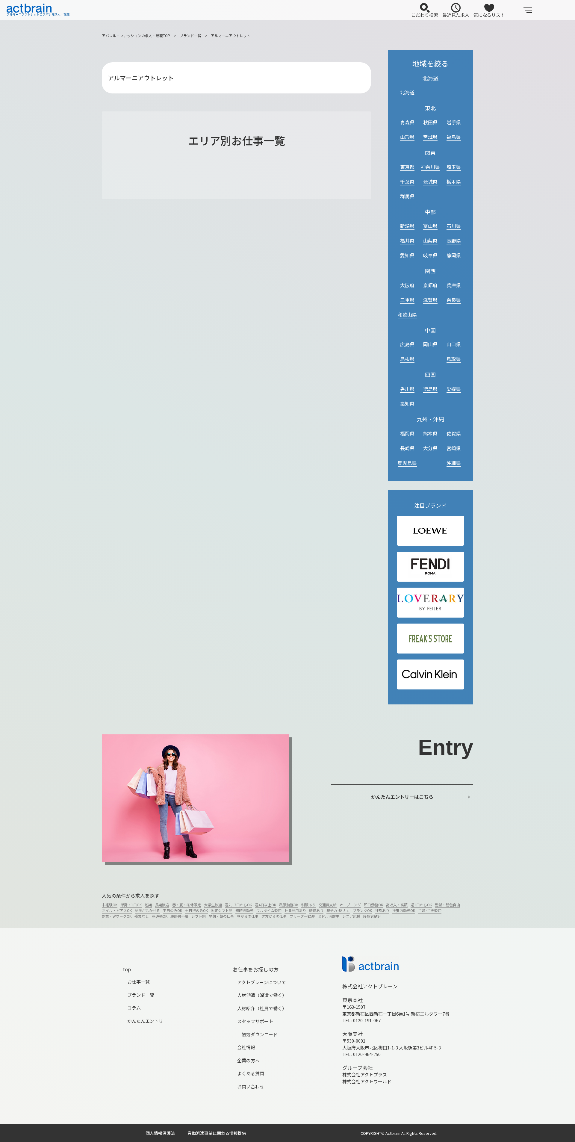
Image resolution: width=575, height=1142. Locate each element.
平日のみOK (172, 910)
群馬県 (407, 196)
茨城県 (430, 181)
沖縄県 (454, 462)
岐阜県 (430, 255)
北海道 (407, 92)
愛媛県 (454, 388)
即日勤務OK (373, 904)
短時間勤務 (244, 910)
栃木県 (454, 181)
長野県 (454, 240)
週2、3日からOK (238, 904)
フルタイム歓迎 (269, 910)
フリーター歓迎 (302, 916)
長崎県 (407, 448)
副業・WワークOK (116, 916)
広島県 (407, 344)
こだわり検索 (424, 15)
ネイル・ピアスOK (117, 910)
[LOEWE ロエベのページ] (430, 531)
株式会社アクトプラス (364, 1074)
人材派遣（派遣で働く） (262, 995)
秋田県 (430, 122)
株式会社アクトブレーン (370, 986)
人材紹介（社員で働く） (262, 1008)
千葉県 (407, 181)
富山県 (430, 225)
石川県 (454, 225)
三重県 (407, 299)
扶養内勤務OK (403, 910)
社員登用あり (295, 910)
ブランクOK (362, 910)
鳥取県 (454, 358)
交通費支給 (328, 904)
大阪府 (407, 285)
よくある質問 (250, 1073)
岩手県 (454, 122)
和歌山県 (407, 314)
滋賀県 (430, 299)
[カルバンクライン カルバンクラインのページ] (430, 674)
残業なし (141, 916)
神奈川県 (430, 166)
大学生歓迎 (213, 904)
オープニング (350, 904)
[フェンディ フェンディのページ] (430, 566)
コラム (134, 1008)
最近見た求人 (455, 15)
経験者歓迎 (372, 916)
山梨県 (430, 240)
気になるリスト (489, 15)
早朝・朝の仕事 (221, 916)
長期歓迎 (162, 904)
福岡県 (407, 433)
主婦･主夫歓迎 (429, 910)
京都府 (430, 285)
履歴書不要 (179, 916)
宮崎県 (454, 448)
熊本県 (430, 433)
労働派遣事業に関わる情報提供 (216, 1133)
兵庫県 (454, 285)
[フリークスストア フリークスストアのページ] (430, 638)
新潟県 (407, 225)
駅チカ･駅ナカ (338, 910)
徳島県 (430, 388)
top (127, 969)
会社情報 (246, 1047)
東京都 (407, 166)
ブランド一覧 (190, 35)
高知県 (407, 403)
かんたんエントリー (147, 1021)
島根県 (407, 358)
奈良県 (454, 299)
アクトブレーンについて (261, 982)
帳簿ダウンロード (260, 1034)
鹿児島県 (407, 462)
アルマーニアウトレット (230, 35)
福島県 (454, 136)
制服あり (308, 904)
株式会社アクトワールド (366, 1081)
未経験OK (109, 904)
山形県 (407, 136)
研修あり (316, 910)
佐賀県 (454, 433)
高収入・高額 (397, 904)
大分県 (430, 448)
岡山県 (430, 344)
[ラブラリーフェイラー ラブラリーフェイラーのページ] (430, 603)
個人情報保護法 (160, 1133)
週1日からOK (421, 904)
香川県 (407, 388)
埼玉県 (454, 166)
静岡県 (454, 255)
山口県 (454, 344)
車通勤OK (159, 916)
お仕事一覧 (138, 981)
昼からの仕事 (247, 916)
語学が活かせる (147, 910)
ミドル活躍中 (328, 916)
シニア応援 (351, 916)
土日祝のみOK (196, 910)
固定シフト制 (221, 910)
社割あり (382, 910)
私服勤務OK (288, 904)
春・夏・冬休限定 (186, 904)
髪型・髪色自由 (447, 904)
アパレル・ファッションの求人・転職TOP (136, 35)
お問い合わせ (250, 1086)
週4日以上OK (265, 904)
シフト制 (198, 916)
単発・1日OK (131, 904)
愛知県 (407, 255)
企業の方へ (248, 1060)
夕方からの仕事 (274, 916)
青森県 (407, 122)
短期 (148, 904)
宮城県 (430, 136)
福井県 (407, 240)
